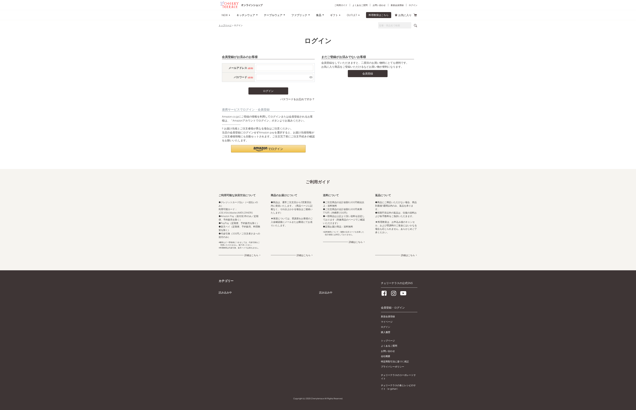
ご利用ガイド (340, 5)
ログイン (413, 5)
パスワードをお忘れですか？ (297, 99)
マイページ (387, 321)
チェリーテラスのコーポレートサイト (398, 377)
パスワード (243, 77)
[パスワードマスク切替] (310, 77)
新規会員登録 (397, 5)
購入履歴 (385, 332)
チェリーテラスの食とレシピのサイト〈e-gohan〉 (398, 387)
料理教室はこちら (379, 15)
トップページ (225, 25)
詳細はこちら (251, 255)
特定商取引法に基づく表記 (395, 361)
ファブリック (299, 15)
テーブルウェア (273, 15)
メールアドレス (241, 68)
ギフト (334, 15)
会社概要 (385, 356)
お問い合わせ (379, 5)
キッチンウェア (246, 15)
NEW (225, 15)
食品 (318, 15)
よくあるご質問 (360, 5)
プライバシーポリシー (392, 366)
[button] (268, 148)
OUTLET (352, 15)
